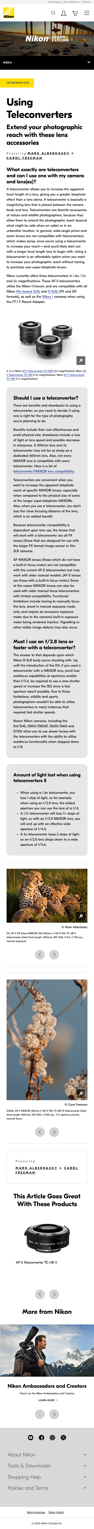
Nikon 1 (47, 297)
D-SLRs (53, 292)
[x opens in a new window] (63, 1437)
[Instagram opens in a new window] (52, 1437)
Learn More (46, 1400)
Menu (7, 62)
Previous (40, 955)
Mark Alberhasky (49, 153)
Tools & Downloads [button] (29, 1466)
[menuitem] (36, 1512)
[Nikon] (9, 12)
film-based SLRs (28, 292)
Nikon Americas (36, 1512)
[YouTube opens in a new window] (30, 1437)
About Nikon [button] (21, 1455)
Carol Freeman (24, 158)
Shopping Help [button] (24, 1477)
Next (54, 955)
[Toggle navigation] (87, 12)
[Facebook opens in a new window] (41, 1437)
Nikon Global (56, 1512)
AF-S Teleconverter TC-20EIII (37, 371)
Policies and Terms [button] (28, 1488)
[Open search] (53, 12)
